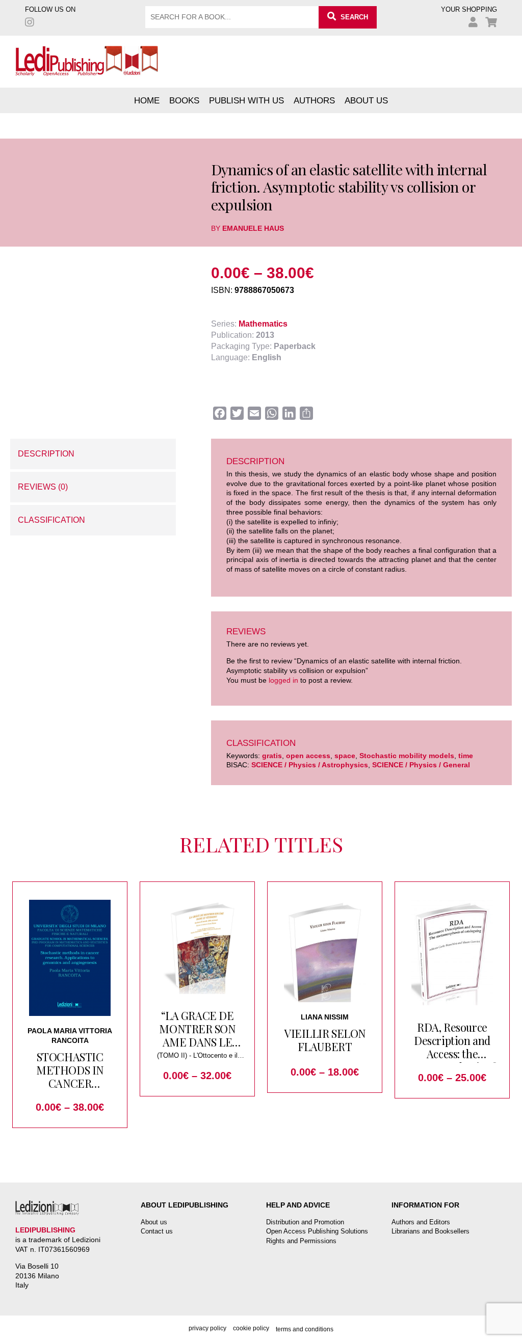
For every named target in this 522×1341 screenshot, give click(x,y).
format (22, 339)
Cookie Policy (251, 1328)
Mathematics (263, 323)
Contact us (157, 1231)
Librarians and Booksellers (430, 1231)
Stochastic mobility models (406, 756)
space (344, 756)
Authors (314, 100)
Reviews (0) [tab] (43, 486)
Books (184, 100)
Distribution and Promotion (305, 1222)
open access (308, 756)
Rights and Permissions (301, 1241)
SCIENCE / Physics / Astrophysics (309, 765)
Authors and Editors (421, 1222)
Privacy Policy (207, 1328)
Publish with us (246, 100)
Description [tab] (46, 453)
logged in (283, 680)
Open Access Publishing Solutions (317, 1231)
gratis (272, 756)
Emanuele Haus (253, 228)
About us (366, 100)
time (465, 756)
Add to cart (85, 371)
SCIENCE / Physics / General (421, 765)
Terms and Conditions (304, 1329)
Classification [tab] (51, 520)
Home (147, 100)
